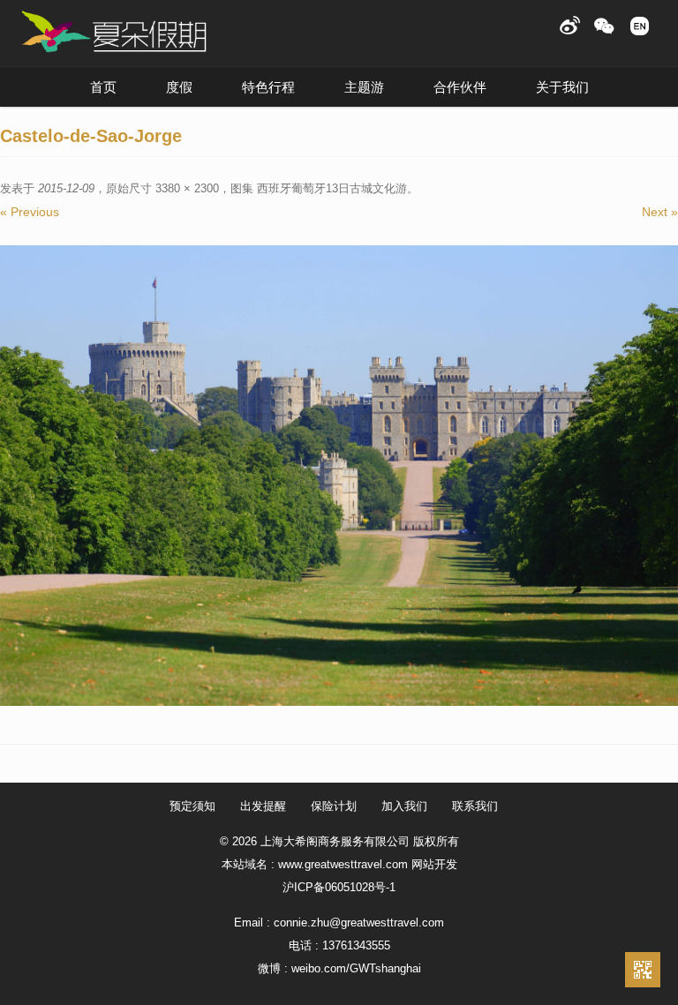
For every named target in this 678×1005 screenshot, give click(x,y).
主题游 (364, 86)
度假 (179, 86)
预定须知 (192, 806)
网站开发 (434, 864)
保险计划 (334, 806)
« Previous (29, 212)
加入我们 (404, 806)
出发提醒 (263, 806)
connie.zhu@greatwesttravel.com (359, 922)
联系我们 (475, 806)
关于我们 (562, 86)
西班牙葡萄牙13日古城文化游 (332, 188)
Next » (660, 212)
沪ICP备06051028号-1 (339, 887)
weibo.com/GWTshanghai (356, 968)
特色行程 (268, 86)
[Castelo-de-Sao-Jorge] (339, 476)
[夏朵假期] (114, 32)
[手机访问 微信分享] (642, 969)
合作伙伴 (459, 86)
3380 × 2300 (187, 188)
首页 (103, 86)
